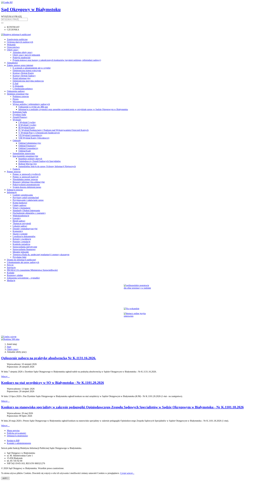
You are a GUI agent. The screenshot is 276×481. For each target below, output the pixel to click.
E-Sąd (15, 83)
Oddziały (17, 140)
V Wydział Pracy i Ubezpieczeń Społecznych (39, 132)
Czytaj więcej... (127, 473)
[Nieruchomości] (138, 308)
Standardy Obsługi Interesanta (26, 210)
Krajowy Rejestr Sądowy (24, 75)
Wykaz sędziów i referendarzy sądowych (31, 104)
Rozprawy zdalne (15, 275)
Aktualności (12, 62)
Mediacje (11, 280)
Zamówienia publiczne (17, 39)
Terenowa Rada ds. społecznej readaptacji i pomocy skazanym (41, 254)
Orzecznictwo (13, 47)
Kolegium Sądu (20, 112)
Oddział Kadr (24, 151)
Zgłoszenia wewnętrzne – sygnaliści (23, 278)
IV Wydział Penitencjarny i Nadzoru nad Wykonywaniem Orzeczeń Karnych (53, 130)
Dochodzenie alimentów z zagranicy (29, 213)
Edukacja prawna (15, 190)
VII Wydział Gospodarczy (30, 135)
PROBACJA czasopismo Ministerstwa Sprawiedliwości (32, 270)
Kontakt (10, 272)
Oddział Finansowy (27, 145)
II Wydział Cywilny (27, 125)
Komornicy (18, 231)
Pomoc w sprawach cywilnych (27, 174)
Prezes (16, 99)
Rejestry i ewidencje (22, 239)
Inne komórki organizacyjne (25, 156)
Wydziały (17, 120)
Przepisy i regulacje (21, 241)
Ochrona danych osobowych (20, 42)
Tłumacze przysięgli (22, 223)
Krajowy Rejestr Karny (23, 73)
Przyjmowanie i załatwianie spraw (28, 200)
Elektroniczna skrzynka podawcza (28, 81)
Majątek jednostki (21, 252)
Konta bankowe (20, 202)
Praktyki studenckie (21, 57)
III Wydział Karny (26, 127)
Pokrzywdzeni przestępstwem (26, 184)
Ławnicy (17, 218)
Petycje (10, 265)
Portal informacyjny (22, 78)
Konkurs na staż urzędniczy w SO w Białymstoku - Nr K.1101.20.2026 (52, 383)
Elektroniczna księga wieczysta (27, 70)
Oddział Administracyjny (29, 143)
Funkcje (16, 169)
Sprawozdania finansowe (24, 249)
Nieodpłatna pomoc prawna (25, 179)
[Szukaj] (2, 22)
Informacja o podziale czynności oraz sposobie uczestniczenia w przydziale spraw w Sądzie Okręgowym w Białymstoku (73, 109)
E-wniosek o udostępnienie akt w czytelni (31, 68)
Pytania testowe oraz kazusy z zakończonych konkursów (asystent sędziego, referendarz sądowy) (57, 60)
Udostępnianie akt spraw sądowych (23, 262)
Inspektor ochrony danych (30, 158)
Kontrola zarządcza (21, 244)
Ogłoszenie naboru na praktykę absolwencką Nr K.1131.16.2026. (48, 358)
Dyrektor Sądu (19, 114)
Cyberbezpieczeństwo (23, 88)
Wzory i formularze (21, 208)
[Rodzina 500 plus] (138, 339)
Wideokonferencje (21, 215)
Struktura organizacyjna (17, 94)
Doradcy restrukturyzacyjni (25, 228)
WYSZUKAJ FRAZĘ (11, 16)
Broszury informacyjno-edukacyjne (29, 182)
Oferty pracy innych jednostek (26, 55)
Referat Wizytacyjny (27, 164)
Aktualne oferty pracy (22, 52)
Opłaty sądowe (19, 205)
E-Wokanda (18, 86)
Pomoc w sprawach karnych (25, 177)
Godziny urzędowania (23, 195)
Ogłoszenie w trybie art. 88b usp (33, 107)
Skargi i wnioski (20, 234)
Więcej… (5, 376)
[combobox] (14, 19)
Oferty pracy (12, 50)
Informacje (12, 192)
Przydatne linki (19, 257)
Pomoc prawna (14, 171)
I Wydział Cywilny (27, 122)
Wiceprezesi (18, 101)
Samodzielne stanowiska (24, 153)
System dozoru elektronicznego (27, 187)
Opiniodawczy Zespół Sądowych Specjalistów (39, 161)
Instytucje (11, 267)
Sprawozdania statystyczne (25, 247)
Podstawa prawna (21, 96)
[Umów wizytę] (138, 336)
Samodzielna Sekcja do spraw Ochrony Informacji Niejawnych (47, 166)
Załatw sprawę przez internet (20, 65)
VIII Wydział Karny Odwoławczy (33, 138)
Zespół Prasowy (20, 117)
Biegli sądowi (19, 221)
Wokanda (11, 44)
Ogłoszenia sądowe (16, 91)
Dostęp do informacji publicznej (21, 260)
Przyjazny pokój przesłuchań (26, 197)
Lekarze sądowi (20, 226)
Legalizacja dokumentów (24, 236)
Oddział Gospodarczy (28, 148)
